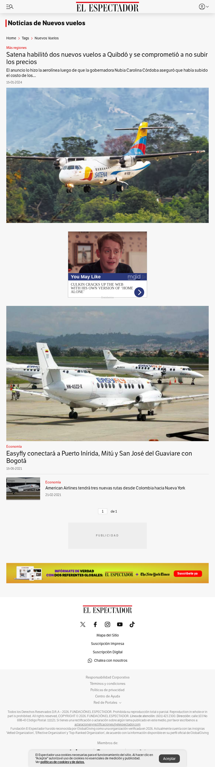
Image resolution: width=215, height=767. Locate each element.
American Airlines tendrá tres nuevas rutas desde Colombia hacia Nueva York (115, 488)
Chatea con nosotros (110, 660)
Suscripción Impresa (107, 643)
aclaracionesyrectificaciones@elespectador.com (107, 724)
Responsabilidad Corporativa (108, 677)
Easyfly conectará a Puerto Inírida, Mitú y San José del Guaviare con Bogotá (99, 457)
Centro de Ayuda (107, 696)
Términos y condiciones (107, 684)
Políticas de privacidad (107, 690)
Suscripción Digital (107, 652)
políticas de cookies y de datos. (62, 762)
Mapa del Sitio (107, 635)
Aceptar (169, 758)
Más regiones (16, 48)
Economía (14, 447)
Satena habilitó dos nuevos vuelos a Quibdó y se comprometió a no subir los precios (107, 58)
